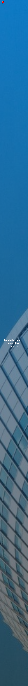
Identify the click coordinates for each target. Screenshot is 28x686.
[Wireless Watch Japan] (3, 2)
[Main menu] (25, 2)
